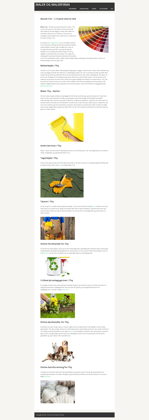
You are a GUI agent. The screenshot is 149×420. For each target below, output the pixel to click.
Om (112, 8)
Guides (94, 8)
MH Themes (60, 415)
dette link (47, 376)
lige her (45, 253)
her (60, 165)
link (94, 206)
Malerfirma (72, 8)
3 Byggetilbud (54, 43)
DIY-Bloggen (103, 8)
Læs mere (65, 290)
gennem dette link (46, 86)
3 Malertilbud (84, 8)
